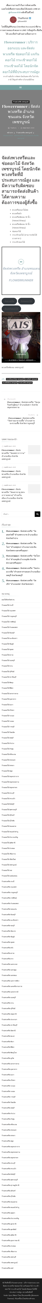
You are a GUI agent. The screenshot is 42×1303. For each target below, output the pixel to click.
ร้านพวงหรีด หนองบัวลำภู (10, 1207)
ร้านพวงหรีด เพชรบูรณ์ (20, 102)
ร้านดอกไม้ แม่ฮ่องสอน (9, 876)
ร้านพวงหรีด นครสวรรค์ (10, 992)
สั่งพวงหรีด (9, 301)
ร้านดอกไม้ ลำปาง (8, 743)
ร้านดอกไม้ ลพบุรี (7, 738)
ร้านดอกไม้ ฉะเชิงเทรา (9, 638)
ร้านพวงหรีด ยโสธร (8, 1080)
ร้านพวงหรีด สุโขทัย (8, 1196)
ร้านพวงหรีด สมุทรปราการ (11, 1147)
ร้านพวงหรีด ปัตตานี (9, 1031)
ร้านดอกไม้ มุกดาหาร (9, 699)
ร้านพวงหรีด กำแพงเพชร (10, 903)
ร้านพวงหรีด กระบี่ (8, 881)
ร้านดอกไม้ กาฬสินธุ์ (9, 622)
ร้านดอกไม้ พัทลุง (7, 683)
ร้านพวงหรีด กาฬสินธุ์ (9, 898)
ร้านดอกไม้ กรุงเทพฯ (9, 611)
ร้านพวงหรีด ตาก (7, 959)
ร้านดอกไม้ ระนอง (8, 716)
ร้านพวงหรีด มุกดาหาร (9, 1069)
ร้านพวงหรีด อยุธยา (8, 1213)
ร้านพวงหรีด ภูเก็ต (8, 1058)
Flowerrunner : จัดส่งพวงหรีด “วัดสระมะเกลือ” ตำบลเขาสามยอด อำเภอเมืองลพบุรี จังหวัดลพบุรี (23, 572)
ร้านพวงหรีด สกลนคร (9, 1130)
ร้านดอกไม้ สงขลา (8, 765)
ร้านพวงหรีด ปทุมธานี (9, 1014)
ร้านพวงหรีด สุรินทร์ (8, 1191)
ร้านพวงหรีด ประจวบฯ (9, 1019)
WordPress (30, 1298)
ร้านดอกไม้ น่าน (7, 666)
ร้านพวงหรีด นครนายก (9, 964)
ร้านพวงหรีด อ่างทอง (9, 1246)
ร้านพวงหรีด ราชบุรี (8, 1097)
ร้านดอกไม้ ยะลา (7, 705)
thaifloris (13, 128)
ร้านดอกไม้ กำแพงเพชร (10, 627)
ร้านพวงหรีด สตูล (8, 1141)
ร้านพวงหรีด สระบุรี (8, 1163)
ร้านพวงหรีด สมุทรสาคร (10, 1158)
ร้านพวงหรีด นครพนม (9, 975)
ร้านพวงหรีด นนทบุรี (9, 997)
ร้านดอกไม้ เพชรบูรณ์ (9, 865)
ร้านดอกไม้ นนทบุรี (8, 660)
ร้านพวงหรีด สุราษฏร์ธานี (10, 1185)
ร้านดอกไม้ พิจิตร (7, 688)
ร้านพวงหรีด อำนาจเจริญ (10, 1218)
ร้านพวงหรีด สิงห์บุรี (8, 1174)
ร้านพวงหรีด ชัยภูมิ (8, 937)
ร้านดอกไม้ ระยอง (8, 721)
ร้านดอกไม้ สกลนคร (8, 760)
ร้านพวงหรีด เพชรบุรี (9, 1257)
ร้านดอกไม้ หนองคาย (9, 826)
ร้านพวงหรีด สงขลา (8, 1135)
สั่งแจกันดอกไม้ (11, 308)
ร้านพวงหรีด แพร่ (7, 1268)
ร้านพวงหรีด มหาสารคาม (10, 1064)
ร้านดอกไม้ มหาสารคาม (10, 694)
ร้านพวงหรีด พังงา (8, 1042)
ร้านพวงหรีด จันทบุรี (8, 915)
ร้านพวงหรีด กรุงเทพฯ (9, 887)
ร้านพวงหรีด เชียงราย (9, 1251)
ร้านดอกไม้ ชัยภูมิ (8, 644)
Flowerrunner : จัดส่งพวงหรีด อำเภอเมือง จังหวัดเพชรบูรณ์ (14, 474)
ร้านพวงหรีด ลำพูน (8, 1119)
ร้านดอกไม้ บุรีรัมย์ (8, 672)
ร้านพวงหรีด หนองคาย (9, 1202)
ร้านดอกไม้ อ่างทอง (8, 848)
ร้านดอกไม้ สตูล (7, 771)
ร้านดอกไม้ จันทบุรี (8, 633)
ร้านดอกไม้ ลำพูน (8, 749)
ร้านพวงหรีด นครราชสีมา (10, 981)
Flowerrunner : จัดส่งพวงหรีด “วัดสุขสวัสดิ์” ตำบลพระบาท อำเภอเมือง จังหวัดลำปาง (22, 535)
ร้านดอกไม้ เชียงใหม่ (9, 859)
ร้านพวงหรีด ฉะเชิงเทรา (10, 920)
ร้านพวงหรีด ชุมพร (8, 942)
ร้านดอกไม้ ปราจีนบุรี (9, 677)
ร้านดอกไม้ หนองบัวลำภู (10, 832)
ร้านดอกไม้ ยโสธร (8, 710)
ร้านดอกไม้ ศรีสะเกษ (9, 754)
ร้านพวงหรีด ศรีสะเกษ (9, 1124)
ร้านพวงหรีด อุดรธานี (9, 1224)
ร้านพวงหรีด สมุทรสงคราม (11, 1152)
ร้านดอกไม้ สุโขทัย (8, 821)
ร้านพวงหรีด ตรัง (7, 948)
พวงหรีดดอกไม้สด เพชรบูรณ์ (15, 379)
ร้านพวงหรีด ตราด (8, 953)
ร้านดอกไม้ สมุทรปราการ (10, 776)
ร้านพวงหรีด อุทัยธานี (9, 1235)
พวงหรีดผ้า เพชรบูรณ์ (31, 379)
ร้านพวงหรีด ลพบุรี (8, 1108)
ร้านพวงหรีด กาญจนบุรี (10, 892)
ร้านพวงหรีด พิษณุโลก (9, 1053)
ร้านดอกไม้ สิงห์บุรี (8, 804)
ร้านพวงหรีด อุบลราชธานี (10, 1240)
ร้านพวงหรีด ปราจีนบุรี (9, 1025)
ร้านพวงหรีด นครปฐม (9, 970)
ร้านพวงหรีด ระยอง (8, 1091)
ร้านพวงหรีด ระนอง (8, 1086)
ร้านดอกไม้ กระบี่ (7, 605)
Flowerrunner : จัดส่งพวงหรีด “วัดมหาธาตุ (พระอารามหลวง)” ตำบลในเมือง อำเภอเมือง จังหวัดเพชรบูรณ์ (13, 495)
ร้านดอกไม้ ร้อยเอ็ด (8, 732)
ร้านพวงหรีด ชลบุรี (8, 926)
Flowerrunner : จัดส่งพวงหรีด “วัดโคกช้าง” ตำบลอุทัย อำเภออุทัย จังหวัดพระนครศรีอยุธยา (23, 559)
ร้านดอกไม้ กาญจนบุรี (9, 616)
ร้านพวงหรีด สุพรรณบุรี (10, 1180)
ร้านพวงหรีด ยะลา (8, 1075)
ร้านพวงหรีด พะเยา (8, 1036)
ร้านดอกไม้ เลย (7, 870)
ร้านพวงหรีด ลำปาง (8, 1113)
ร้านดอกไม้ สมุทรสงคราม (10, 782)
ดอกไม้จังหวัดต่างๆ (8, 600)
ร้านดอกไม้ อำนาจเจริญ (10, 837)
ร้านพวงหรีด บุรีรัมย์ (8, 1008)
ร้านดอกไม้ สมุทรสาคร (9, 787)
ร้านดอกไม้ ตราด (7, 655)
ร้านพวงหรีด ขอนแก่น (9, 909)
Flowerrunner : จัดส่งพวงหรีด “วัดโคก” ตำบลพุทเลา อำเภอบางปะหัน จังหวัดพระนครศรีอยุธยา (21, 547)
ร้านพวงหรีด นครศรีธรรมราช (12, 986)
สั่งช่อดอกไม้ (26, 301)
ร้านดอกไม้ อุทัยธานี (8, 843)
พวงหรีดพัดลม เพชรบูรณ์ (10, 382)
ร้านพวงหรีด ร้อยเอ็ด (9, 1102)
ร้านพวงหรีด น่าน (8, 1003)
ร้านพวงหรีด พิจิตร (8, 1047)
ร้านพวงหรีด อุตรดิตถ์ (9, 1229)
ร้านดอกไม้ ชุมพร (8, 649)
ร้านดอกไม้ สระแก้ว (8, 799)
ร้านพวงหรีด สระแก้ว (9, 1169)
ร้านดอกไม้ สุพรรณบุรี (9, 810)
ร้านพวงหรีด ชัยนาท (9, 931)
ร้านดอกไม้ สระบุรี (8, 793)
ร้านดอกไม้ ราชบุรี (8, 727)
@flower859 (15, 12)
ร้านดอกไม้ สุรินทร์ (8, 815)
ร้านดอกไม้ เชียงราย (9, 854)
